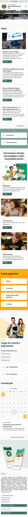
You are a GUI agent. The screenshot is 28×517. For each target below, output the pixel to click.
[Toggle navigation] (25, 6)
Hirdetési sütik (6, 502)
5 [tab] (18, 20)
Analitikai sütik (6, 499)
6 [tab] (19, 20)
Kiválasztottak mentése (8, 505)
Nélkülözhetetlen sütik (8, 495)
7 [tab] (20, 20)
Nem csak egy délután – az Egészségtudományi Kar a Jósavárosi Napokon (11, 109)
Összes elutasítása (6, 509)
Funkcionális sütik (7, 497)
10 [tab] (24, 20)
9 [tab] (23, 20)
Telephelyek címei (5, 360)
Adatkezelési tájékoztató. (19, 489)
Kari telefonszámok (6, 354)
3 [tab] (15, 20)
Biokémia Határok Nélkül (11, 52)
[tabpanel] (14, 14)
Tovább (5, 61)
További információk (5, 492)
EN (22, 1)
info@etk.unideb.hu (6, 357)
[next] (26, 388)
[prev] (2, 388)
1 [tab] (13, 20)
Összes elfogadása (6, 512)
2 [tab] (14, 20)
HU (20, 1)
